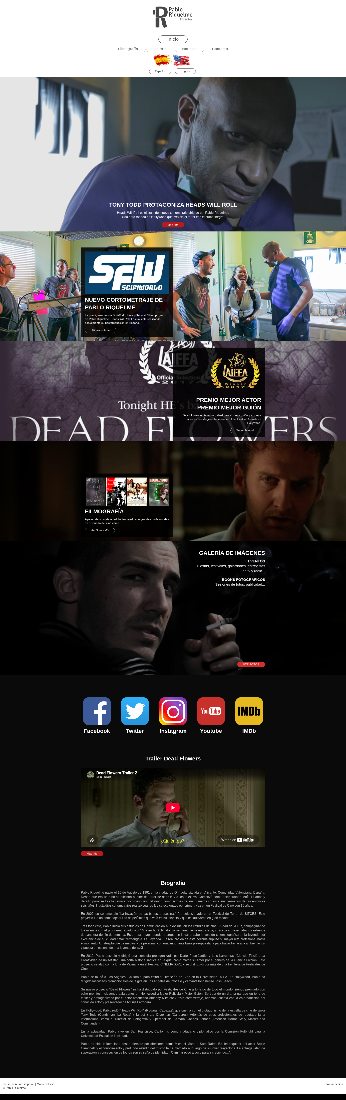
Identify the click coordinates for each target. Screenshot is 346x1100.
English (185, 71)
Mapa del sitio (45, 1084)
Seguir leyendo (245, 430)
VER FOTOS (251, 664)
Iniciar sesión (334, 1084)
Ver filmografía (100, 530)
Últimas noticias (101, 330)
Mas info (173, 224)
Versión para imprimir (21, 1084)
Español (160, 71)
